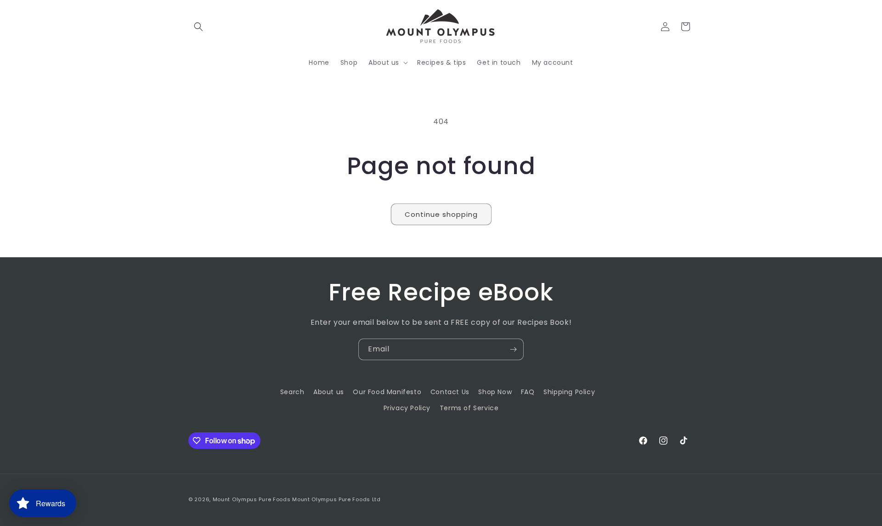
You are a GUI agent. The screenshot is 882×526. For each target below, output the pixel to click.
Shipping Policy (569, 391)
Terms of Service (469, 408)
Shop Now (495, 391)
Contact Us (449, 391)
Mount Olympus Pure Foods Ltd (336, 499)
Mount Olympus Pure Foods (252, 499)
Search (292, 391)
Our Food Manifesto (387, 391)
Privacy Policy (407, 408)
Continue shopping (441, 214)
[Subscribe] (513, 349)
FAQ (528, 391)
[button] (198, 27)
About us (328, 391)
